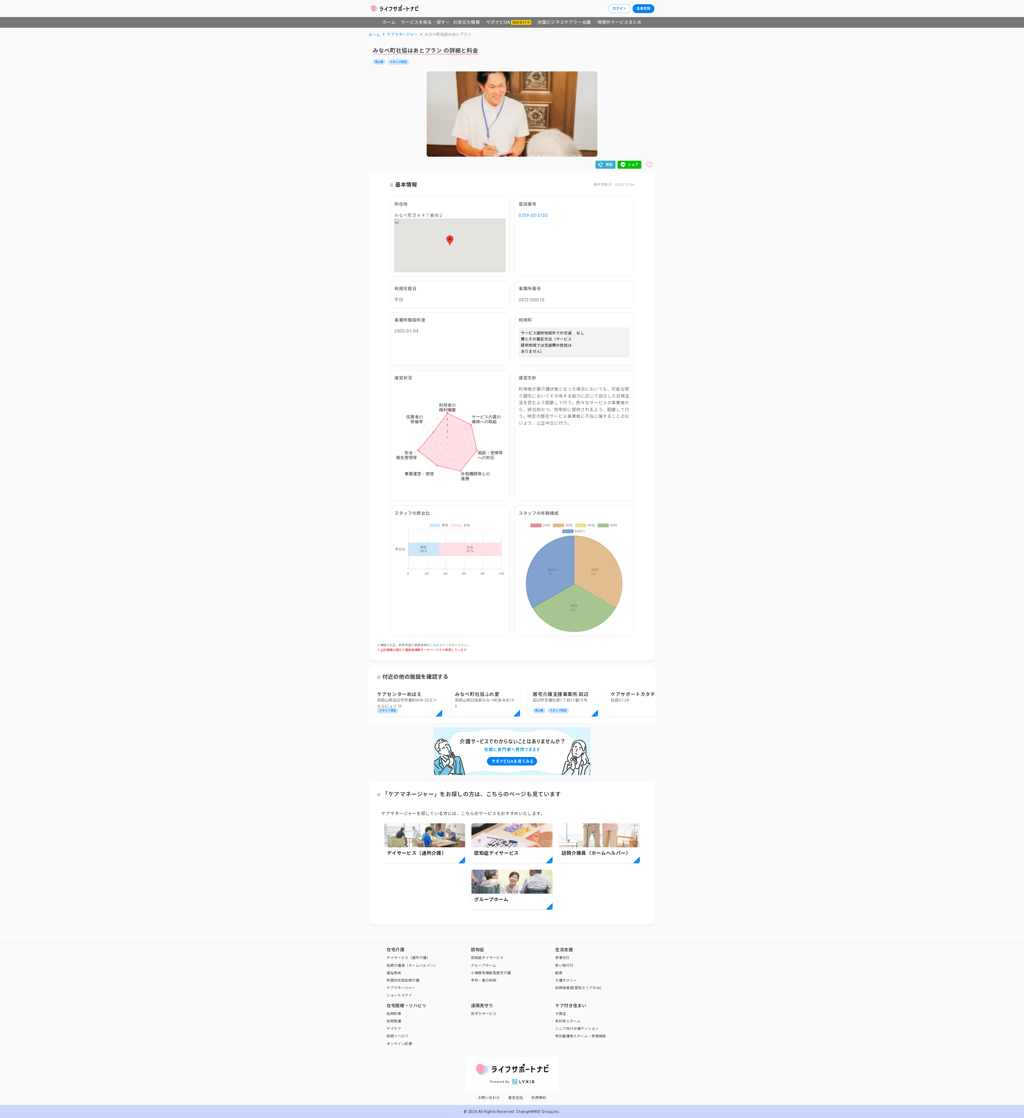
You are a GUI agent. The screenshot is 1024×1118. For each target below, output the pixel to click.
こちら (434, 645)
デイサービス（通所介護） (408, 958)
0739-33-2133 (533, 215)
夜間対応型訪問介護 (403, 980)
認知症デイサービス (487, 958)
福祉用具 (394, 973)
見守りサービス (483, 1014)
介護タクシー (566, 980)
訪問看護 (394, 1021)
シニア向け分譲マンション (577, 1029)
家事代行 (562, 958)
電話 (609, 165)
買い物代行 (564, 965)
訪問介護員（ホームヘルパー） (412, 965)
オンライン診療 (399, 1044)
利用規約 (538, 1098)
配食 (558, 973)
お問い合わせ (489, 1098)
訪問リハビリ (398, 1036)
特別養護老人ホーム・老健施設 (580, 1036)
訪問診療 (394, 1014)
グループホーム (483, 965)
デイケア (394, 1029)
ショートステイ (399, 995)
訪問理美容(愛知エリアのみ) (578, 988)
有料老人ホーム (568, 1021)
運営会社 (515, 1098)
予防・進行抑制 (483, 980)
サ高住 (560, 1014)
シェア (633, 165)
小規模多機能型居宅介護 (491, 973)
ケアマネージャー (401, 988)
